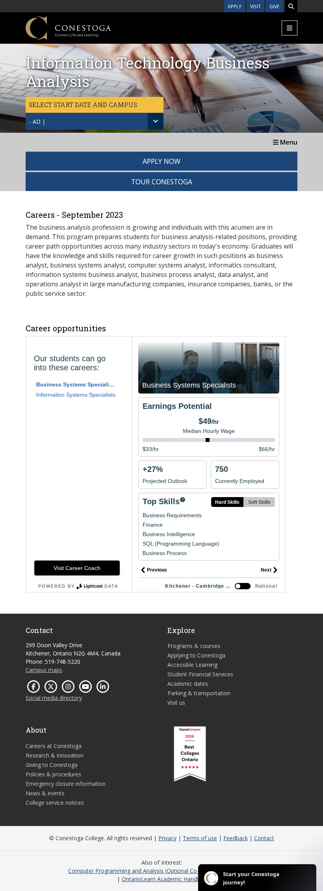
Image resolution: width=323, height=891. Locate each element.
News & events (45, 793)
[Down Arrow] (155, 121)
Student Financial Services (200, 674)
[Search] (291, 6)
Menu (287, 142)
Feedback (235, 838)
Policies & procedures (53, 774)
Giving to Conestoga (52, 764)
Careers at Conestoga (54, 746)
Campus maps (44, 670)
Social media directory (54, 698)
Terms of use (200, 838)
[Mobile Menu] (289, 27)
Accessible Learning (192, 664)
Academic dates (187, 683)
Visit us (176, 702)
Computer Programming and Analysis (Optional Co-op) (138, 870)
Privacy (167, 838)
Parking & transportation (198, 693)
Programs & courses (193, 646)
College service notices (55, 802)
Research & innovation (55, 755)
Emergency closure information (66, 783)
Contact (264, 838)
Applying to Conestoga (196, 655)
